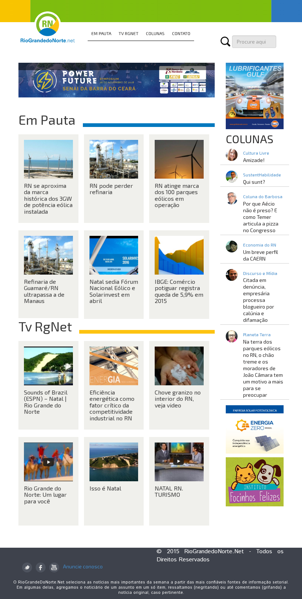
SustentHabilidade (262, 174)
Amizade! (253, 160)
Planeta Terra (257, 334)
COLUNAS (155, 33)
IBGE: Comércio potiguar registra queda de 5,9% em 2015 (179, 291)
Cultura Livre (256, 152)
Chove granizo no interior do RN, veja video (178, 399)
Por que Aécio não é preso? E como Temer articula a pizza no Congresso (260, 216)
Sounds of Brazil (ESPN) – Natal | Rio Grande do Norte (45, 402)
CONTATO (181, 33)
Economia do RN (259, 244)
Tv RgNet (45, 326)
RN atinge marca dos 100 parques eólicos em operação (177, 195)
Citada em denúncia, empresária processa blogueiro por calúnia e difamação (258, 300)
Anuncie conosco (83, 566)
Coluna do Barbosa (262, 196)
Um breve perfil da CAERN (260, 255)
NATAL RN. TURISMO (169, 491)
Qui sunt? (254, 182)
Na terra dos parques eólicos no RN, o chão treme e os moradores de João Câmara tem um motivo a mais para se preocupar (263, 368)
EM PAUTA (101, 33)
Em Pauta (47, 119)
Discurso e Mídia (260, 273)
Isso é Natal (105, 488)
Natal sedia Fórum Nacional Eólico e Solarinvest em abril (113, 291)
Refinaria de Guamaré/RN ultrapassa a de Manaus (44, 291)
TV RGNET (128, 33)
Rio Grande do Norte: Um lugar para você (45, 495)
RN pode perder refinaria (111, 189)
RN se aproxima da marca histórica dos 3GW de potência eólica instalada (48, 198)
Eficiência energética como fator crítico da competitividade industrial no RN (111, 405)
